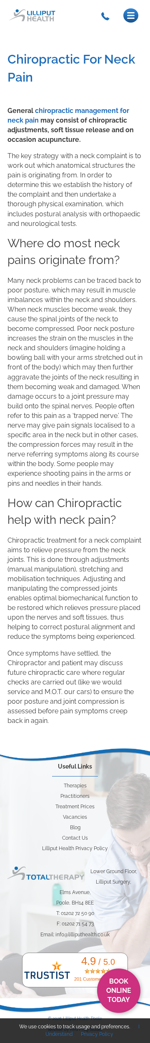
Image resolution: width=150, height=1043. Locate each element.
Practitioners (75, 796)
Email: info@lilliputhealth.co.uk (75, 935)
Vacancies (75, 817)
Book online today (118, 990)
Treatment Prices (75, 807)
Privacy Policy (97, 1034)
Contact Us (75, 838)
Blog (75, 827)
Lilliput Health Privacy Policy (75, 848)
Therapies (75, 786)
